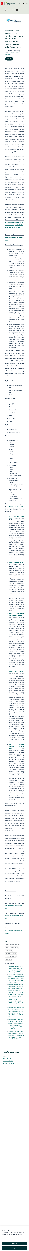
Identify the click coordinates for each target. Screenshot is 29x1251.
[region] (14, 1238)
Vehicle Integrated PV (11, 956)
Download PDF (7, 1058)
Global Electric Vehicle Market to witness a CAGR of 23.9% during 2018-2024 (15, 994)
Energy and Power (16, 506)
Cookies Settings (14, 1239)
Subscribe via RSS (8, 1061)
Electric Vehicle (14, 947)
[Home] (8, 3)
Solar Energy (9, 959)
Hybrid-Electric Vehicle (11, 953)
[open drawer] (26, 3)
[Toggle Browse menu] (23, 10)
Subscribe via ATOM (9, 1063)
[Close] (27, 1228)
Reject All (14, 1243)
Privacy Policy (15, 1235)
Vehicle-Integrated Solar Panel (13, 944)
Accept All (14, 1248)
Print (4, 1056)
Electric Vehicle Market (16, 562)
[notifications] (23, 3)
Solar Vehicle (9, 950)
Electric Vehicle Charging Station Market (16, 746)
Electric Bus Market (16, 671)
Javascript (6, 1066)
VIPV (7, 947)
